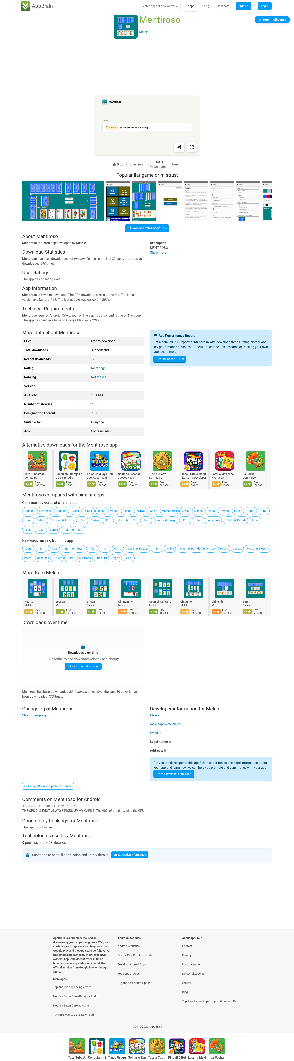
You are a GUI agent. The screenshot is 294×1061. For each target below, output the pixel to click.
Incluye (140, 510)
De (82, 520)
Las (146, 520)
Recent (28, 558)
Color (153, 510)
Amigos (211, 548)
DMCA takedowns (193, 973)
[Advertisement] (142, 67)
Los (28, 529)
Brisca (91, 601)
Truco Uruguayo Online (100, 474)
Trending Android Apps (132, 964)
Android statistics (129, 946)
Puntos (159, 520)
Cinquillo (186, 601)
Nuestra (264, 548)
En (107, 520)
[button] (211, 741)
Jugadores (213, 520)
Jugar (255, 520)
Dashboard (222, 6)
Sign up (243, 6)
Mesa (185, 510)
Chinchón (218, 601)
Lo (28, 520)
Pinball (54, 548)
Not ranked (98, 377)
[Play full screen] (191, 147)
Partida (241, 520)
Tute (79, 548)
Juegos (237, 548)
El (133, 520)
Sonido (127, 510)
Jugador (29, 510)
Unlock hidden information (83, 666)
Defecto (41, 520)
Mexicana (85, 558)
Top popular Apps (129, 973)
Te (157, 548)
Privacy (186, 955)
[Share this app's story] (179, 147)
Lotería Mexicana (223, 474)
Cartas (95, 520)
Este (70, 558)
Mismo (69, 520)
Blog (185, 992)
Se (198, 520)
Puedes (143, 548)
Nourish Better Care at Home (71, 1005)
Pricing (205, 6)
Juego (172, 520)
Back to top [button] (284, 1024)
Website (155, 733)
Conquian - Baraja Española (69, 474)
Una (41, 529)
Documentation (191, 964)
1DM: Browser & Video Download (73, 1014)
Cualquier (101, 558)
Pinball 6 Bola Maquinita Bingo (193, 474)
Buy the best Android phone (135, 982)
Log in (265, 6)
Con (28, 548)
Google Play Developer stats (135, 955)
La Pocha (249, 474)
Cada (130, 548)
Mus (182, 548)
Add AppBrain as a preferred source (49, 786)
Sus (251, 510)
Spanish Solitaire (160, 601)
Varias (114, 510)
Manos (198, 510)
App (128, 558)
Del (229, 520)
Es (66, 548)
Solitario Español (129, 474)
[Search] (177, 6)
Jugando (61, 510)
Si (67, 529)
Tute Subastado (34, 474)
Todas (101, 510)
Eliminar (56, 520)
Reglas (116, 558)
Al (105, 548)
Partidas (196, 548)
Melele (53, 572)
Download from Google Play (148, 228)
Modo (250, 548)
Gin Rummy (125, 601)
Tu (41, 548)
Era (264, 510)
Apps (191, 6)
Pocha (224, 548)
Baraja (54, 529)
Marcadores (169, 510)
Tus (92, 548)
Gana (88, 510)
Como (118, 548)
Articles (186, 982)
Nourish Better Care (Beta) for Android (77, 996)
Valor (76, 510)
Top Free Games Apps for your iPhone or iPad (210, 1001)
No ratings (98, 368)
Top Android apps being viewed (72, 987)
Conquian (43, 558)
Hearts (28, 601)
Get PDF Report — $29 (170, 359)
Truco (57, 558)
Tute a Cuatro (157, 474)
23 (93, 404)
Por (185, 520)
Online (170, 548)
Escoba (60, 601)
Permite (224, 510)
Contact (187, 946)
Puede (238, 510)
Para (79, 529)
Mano (211, 510)
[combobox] (157, 6)
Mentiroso (45, 510)
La (120, 520)
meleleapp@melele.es (165, 724)
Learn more (168, 352)
